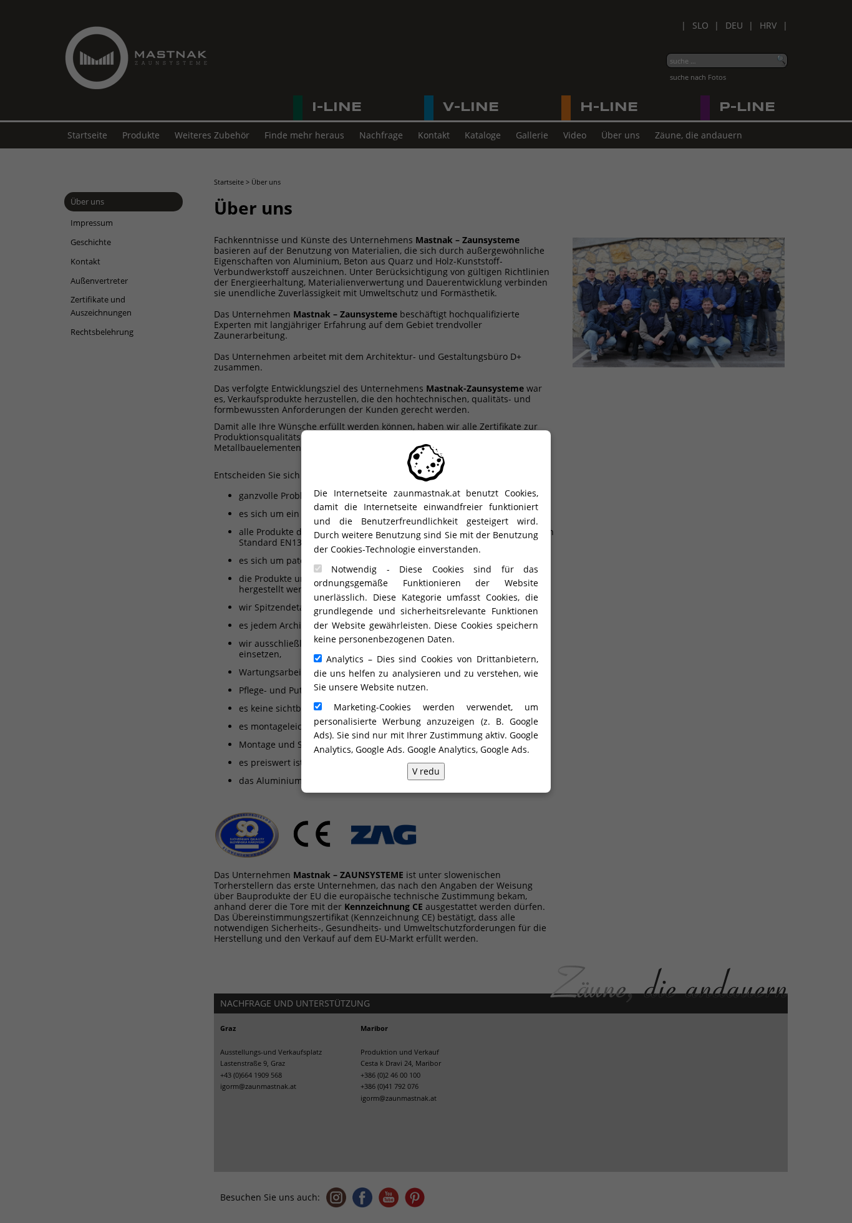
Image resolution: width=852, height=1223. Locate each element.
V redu (426, 771)
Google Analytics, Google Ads (467, 749)
